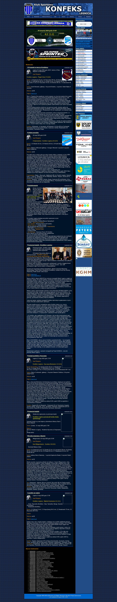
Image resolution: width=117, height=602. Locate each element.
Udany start (39, 559)
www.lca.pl (34, 93)
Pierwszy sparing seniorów (43, 569)
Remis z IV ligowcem (42, 568)
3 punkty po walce (41, 551)
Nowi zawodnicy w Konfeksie (44, 565)
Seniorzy (72, 16)
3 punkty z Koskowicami (42, 587)
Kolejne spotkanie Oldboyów (43, 572)
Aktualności (36, 16)
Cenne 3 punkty (40, 579)
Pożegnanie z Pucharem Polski (44, 553)
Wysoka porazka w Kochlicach (44, 584)
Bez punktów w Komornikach (44, 588)
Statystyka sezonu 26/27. (83, 44)
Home (28, 16)
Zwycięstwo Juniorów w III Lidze (45, 554)
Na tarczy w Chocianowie (43, 557)
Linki (55, 16)
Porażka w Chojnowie (42, 581)
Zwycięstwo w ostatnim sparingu (45, 562)
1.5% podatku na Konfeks (83, 41)
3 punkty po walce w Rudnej (43, 574)
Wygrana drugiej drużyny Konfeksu (45, 558)
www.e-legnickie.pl (36, 275)
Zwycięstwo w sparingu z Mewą (44, 566)
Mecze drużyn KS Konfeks (83, 46)
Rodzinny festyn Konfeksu (43, 573)
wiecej (84, 72)
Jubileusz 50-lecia (46, 16)
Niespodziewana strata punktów (44, 576)
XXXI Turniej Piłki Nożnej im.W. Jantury (47, 570)
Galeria (63, 16)
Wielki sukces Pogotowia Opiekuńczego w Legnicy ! (50, 577)
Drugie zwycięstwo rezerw (43, 555)
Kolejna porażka (40, 580)
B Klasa (80, 16)
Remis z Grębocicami (42, 585)
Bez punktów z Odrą (41, 583)
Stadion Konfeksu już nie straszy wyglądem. (48, 589)
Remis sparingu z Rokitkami (43, 563)
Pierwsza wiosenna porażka (43, 591)
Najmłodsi (88, 16)
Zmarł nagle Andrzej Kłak (43, 561)
